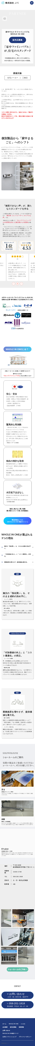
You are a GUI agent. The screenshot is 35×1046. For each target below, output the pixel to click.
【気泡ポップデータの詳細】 (12, 442)
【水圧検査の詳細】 (10, 501)
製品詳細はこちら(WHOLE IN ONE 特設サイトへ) (17, 521)
